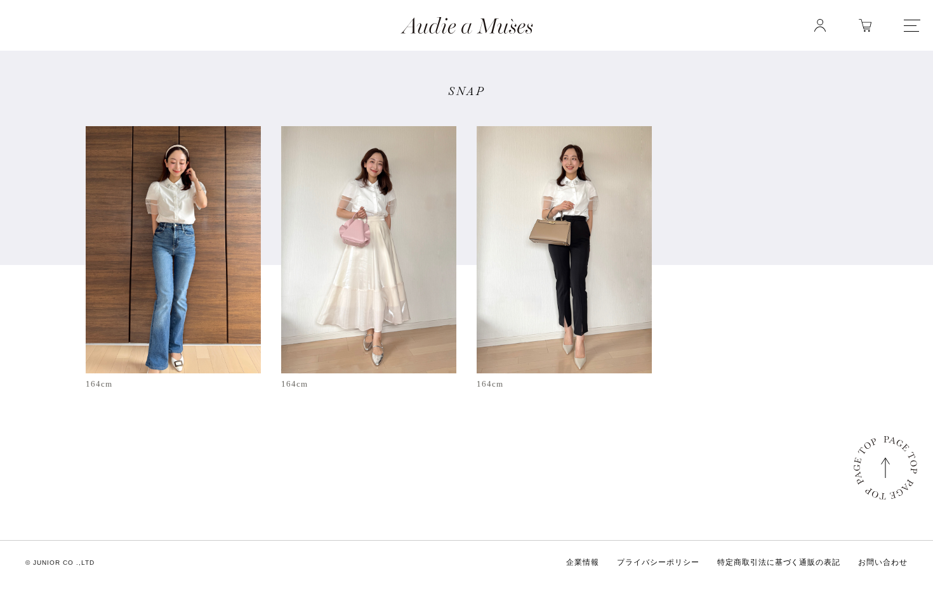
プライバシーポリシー (658, 562)
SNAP (467, 91)
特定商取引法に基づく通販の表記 (778, 562)
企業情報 (582, 562)
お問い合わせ (883, 562)
